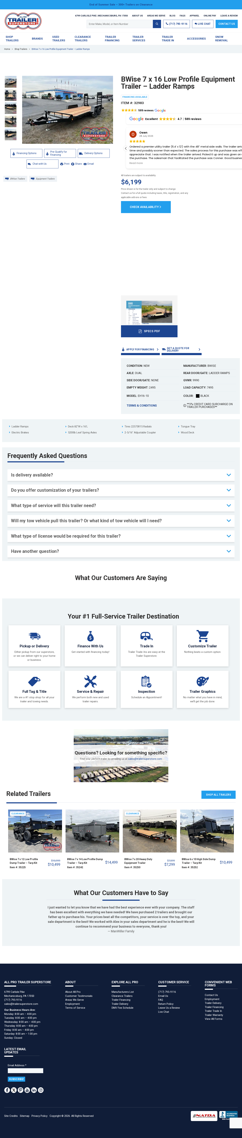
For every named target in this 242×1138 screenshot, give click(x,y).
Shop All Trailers (218, 794)
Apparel (194, 15)
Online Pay (210, 15)
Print (66, 163)
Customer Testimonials (78, 996)
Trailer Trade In (213, 1011)
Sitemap (24, 1116)
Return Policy (165, 1003)
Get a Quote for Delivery (178, 349)
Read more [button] (136, 163)
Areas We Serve (156, 15)
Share (78, 163)
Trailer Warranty (214, 1015)
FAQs (182, 15)
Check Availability (144, 207)
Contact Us (226, 23)
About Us (137, 15)
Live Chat (163, 1011)
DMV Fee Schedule (122, 1007)
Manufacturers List (123, 991)
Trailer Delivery (120, 1003)
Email (91, 163)
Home (7, 49)
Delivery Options (94, 153)
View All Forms (213, 1019)
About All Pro (73, 991)
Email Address (17, 1065)
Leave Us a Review (169, 1007)
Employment (72, 1003)
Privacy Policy (39, 1116)
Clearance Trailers (122, 996)
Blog (172, 15)
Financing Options (26, 153)
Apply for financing (140, 349)
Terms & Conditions (142, 405)
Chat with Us (40, 163)
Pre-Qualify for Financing (58, 153)
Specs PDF (152, 331)
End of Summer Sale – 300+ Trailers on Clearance (121, 4)
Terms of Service (75, 1007)
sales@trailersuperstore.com (145, 758)
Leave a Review (229, 15)
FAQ (160, 999)
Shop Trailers (21, 49)
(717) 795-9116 (177, 23)
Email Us (163, 996)
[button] (145, 109)
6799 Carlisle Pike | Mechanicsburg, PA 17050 (101, 15)
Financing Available (134, 97)
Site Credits (11, 1116)
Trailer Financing (121, 999)
